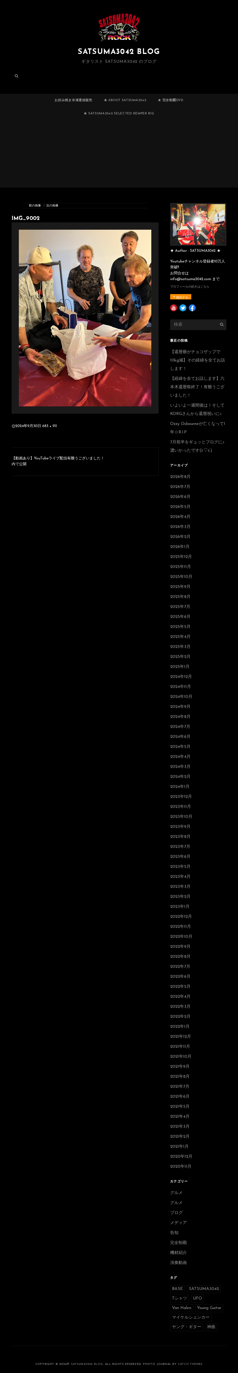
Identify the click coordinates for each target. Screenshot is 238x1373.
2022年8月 (180, 957)
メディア (178, 1223)
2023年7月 (180, 847)
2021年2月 (180, 1137)
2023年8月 (180, 837)
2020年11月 (181, 1167)
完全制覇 (178, 1243)
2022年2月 (180, 1017)
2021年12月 (180, 1037)
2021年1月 (179, 1147)
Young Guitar (209, 1308)
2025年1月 (180, 667)
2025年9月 (180, 587)
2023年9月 (180, 827)
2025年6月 (180, 617)
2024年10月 (181, 697)
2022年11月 (180, 927)
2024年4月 (180, 757)
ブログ (176, 1213)
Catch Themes (190, 1364)
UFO (197, 1299)
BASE (177, 1289)
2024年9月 (180, 707)
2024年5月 (180, 747)
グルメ (176, 1193)
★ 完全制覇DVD (170, 100)
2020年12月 (181, 1157)
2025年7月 (180, 607)
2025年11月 (180, 567)
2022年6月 (180, 977)
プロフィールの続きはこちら (189, 286)
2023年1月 (180, 907)
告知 (174, 1233)
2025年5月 (180, 627)
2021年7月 (179, 1087)
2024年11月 (180, 687)
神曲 (211, 1327)
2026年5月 (180, 507)
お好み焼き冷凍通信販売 (73, 100)
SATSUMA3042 (204, 1289)
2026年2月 (180, 537)
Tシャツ (179, 1299)
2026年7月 (180, 487)
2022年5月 (180, 987)
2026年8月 (180, 477)
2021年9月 (180, 1067)
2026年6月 (180, 497)
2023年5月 (180, 867)
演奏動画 (178, 1263)
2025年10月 (181, 577)
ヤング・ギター (186, 1327)
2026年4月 (180, 517)
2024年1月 (180, 787)
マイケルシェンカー (191, 1318)
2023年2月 (180, 897)
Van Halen (181, 1308)
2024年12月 (181, 677)
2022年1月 (180, 1027)
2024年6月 (180, 737)
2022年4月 (180, 997)
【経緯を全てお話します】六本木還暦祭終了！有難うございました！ (197, 387)
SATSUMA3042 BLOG (119, 52)
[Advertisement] (120, 155)
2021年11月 (180, 1047)
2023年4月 (180, 877)
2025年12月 (181, 557)
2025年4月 (180, 637)
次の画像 (52, 205)
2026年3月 (180, 527)
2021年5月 (180, 1107)
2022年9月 (180, 947)
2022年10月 (181, 937)
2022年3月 (180, 1007)
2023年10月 (181, 817)
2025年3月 (180, 647)
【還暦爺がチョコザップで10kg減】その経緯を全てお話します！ (197, 360)
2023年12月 (181, 797)
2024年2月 (180, 777)
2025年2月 (180, 657)
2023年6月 (180, 857)
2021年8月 (180, 1077)
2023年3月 (180, 887)
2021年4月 (180, 1117)
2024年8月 (180, 717)
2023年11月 (180, 807)
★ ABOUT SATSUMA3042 (125, 100)
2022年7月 (180, 967)
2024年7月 (180, 727)
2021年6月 (180, 1097)
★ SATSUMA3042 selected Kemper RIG (119, 113)
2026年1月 (180, 547)
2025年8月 (180, 597)
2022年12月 (181, 917)
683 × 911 (49, 426)
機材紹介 (178, 1253)
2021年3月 (180, 1127)
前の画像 (35, 205)
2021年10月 (181, 1057)
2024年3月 (180, 767)
